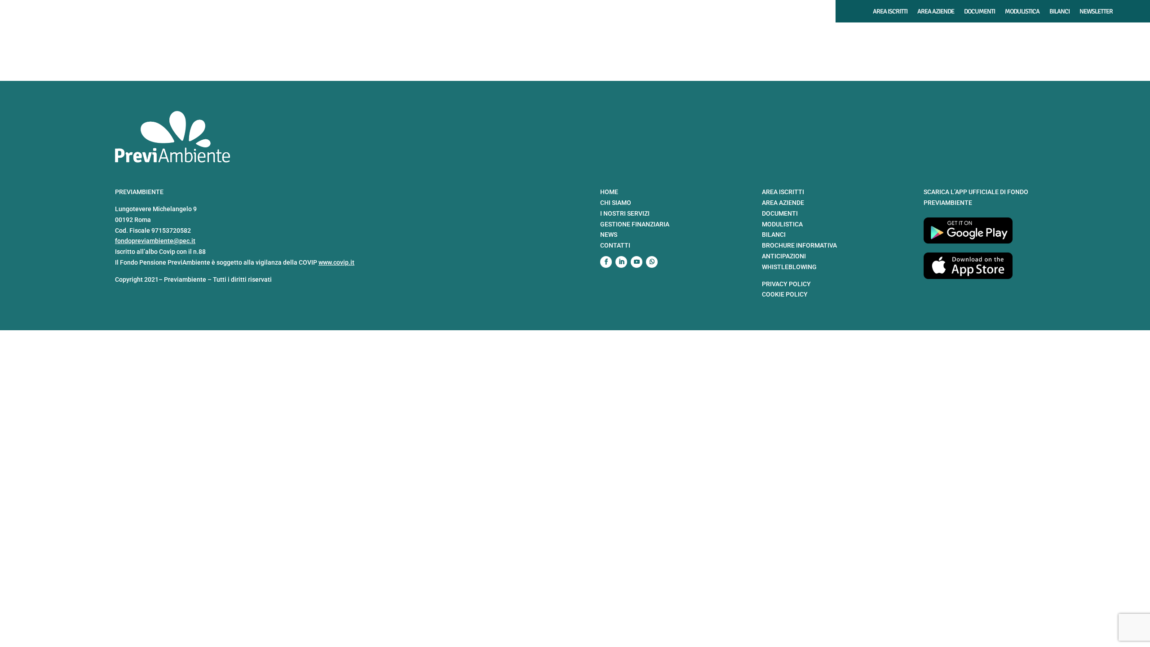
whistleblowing (789, 266)
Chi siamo (811, 34)
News (1093, 34)
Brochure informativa (799, 245)
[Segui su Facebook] (606, 262)
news (608, 234)
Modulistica (1022, 11)
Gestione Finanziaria (929, 34)
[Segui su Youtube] (636, 262)
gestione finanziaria (634, 224)
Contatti (1126, 34)
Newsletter (1096, 11)
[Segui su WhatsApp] (652, 262)
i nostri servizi (625, 213)
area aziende (783, 202)
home (609, 191)
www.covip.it (336, 262)
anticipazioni (784, 256)
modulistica (782, 224)
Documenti (979, 11)
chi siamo (615, 202)
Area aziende (935, 11)
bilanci (774, 234)
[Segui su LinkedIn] (621, 262)
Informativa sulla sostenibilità (1024, 34)
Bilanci (1059, 11)
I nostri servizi (861, 34)
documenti (780, 213)
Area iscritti (890, 11)
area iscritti (783, 191)
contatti (615, 245)
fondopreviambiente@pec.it (155, 240)
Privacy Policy (786, 284)
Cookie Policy (785, 294)
